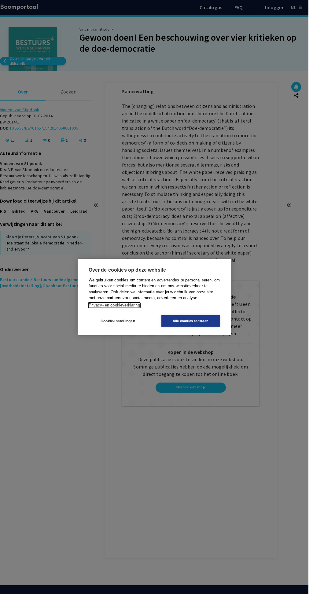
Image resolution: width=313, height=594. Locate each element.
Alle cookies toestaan (190, 321)
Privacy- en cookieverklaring (114, 305)
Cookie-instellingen (118, 321)
